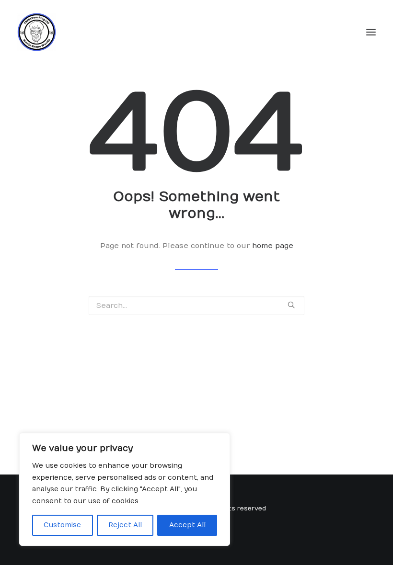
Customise (62, 525)
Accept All (187, 525)
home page (272, 245)
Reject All (125, 525)
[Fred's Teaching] (36, 32)
